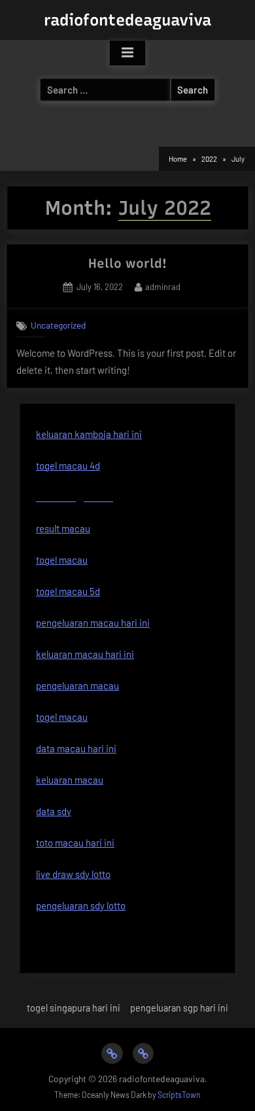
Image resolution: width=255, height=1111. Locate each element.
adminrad (162, 286)
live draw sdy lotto (73, 874)
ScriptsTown (179, 1094)
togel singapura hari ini (73, 1007)
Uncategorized (58, 325)
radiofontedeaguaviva (127, 19)
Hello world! (127, 263)
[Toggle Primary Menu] (127, 53)
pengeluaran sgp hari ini (179, 1007)
